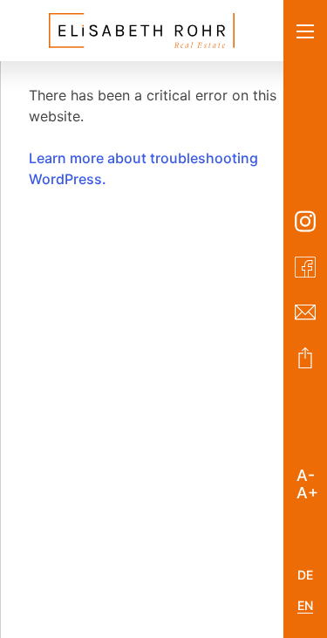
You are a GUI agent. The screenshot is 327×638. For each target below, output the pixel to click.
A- (305, 472)
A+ (307, 490)
